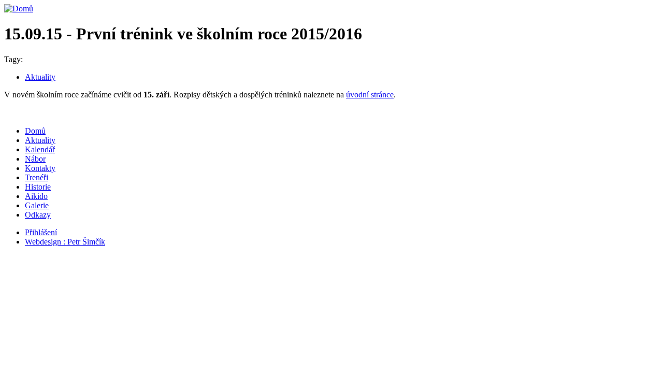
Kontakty (40, 168)
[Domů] (18, 8)
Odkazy (38, 214)
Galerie (37, 205)
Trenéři (36, 177)
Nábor (35, 158)
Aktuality (40, 77)
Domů (35, 130)
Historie (38, 186)
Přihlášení (41, 232)
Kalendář (40, 149)
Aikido (36, 196)
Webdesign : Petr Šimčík (65, 241)
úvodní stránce (370, 94)
